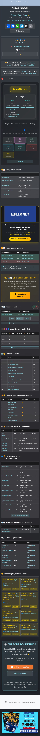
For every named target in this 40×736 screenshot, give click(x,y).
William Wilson (5, 480)
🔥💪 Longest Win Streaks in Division (16, 395)
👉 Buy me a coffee (21, 667)
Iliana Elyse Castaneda (7, 258)
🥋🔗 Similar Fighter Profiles (12, 538)
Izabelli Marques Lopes (13, 389)
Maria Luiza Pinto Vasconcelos (15, 373)
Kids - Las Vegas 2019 (7, 180)
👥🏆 (11, 457)
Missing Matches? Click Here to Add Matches (20, 323)
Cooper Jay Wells (6, 509)
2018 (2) (27, 318)
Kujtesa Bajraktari (12, 383)
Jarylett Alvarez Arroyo (13, 364)
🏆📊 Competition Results (12, 170)
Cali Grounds (11, 376)
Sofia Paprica (11, 386)
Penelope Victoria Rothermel (15, 361)
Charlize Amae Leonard (7, 490)
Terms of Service (14, 702)
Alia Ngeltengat (5, 485)
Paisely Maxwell (5, 466)
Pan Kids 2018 (5, 194)
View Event (15, 588)
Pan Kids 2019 (5, 185)
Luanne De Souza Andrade (14, 379)
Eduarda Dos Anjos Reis (8, 475)
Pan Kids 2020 (5, 177)
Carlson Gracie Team (19, 15)
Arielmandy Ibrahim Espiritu (27, 107)
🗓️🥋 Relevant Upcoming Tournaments (17, 522)
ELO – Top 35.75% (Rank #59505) (20, 20)
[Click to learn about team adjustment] (28, 15)
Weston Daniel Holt (6, 471)
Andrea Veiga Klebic (13, 370)
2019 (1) (19, 318)
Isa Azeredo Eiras (6, 565)
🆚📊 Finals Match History (12, 248)
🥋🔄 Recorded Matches (11, 307)
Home (13, 2)
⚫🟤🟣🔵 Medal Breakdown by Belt (16, 329)
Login (27, 2)
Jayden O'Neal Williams (7, 505)
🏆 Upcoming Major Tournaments (14, 574)
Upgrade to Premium (21, 295)
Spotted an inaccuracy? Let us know (20, 347)
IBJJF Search (20, 2)
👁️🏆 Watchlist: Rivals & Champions (16, 426)
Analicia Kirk (5, 261)
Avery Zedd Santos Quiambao (15, 367)
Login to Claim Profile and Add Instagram (20, 11)
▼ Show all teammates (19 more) (20, 515)
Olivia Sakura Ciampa (7, 255)
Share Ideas (21, 673)
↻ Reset (20, 161)
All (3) (12, 318)
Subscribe (21, 31)
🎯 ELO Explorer (8, 79)
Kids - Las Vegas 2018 (7, 190)
